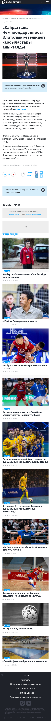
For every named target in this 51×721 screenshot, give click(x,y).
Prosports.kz (21, 109)
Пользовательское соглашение (25, 684)
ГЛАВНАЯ (5, 18)
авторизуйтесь (14, 214)
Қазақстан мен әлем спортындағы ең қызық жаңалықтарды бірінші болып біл (22, 86)
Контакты (25, 680)
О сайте (25, 675)
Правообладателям (25, 688)
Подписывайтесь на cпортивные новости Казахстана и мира (21, 191)
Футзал (13, 18)
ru (42, 2)
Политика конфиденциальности (25, 697)
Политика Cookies (25, 692)
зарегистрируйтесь (33, 214)
